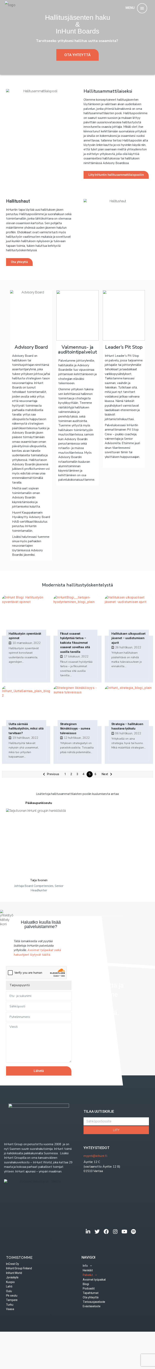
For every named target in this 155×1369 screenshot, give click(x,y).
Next (105, 774)
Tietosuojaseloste (94, 1301)
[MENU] (142, 8)
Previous (53, 774)
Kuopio (10, 1282)
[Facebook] (106, 1231)
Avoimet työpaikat (94, 1279)
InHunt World (14, 1273)
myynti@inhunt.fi (95, 1156)
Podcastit (89, 1288)
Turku (9, 1304)
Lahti (9, 1286)
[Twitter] (97, 1231)
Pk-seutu (11, 1295)
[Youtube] (124, 1231)
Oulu (9, 1291)
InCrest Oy (12, 1263)
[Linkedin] (88, 1231)
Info (85, 1265)
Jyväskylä (12, 1277)
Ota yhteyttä (90, 1297)
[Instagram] (115, 1231)
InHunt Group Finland (19, 1268)
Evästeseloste (92, 1306)
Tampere (12, 1300)
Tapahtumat (90, 1293)
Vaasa (10, 1309)
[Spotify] (133, 1231)
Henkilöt (88, 1270)
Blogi (86, 1284)
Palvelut (88, 1275)
